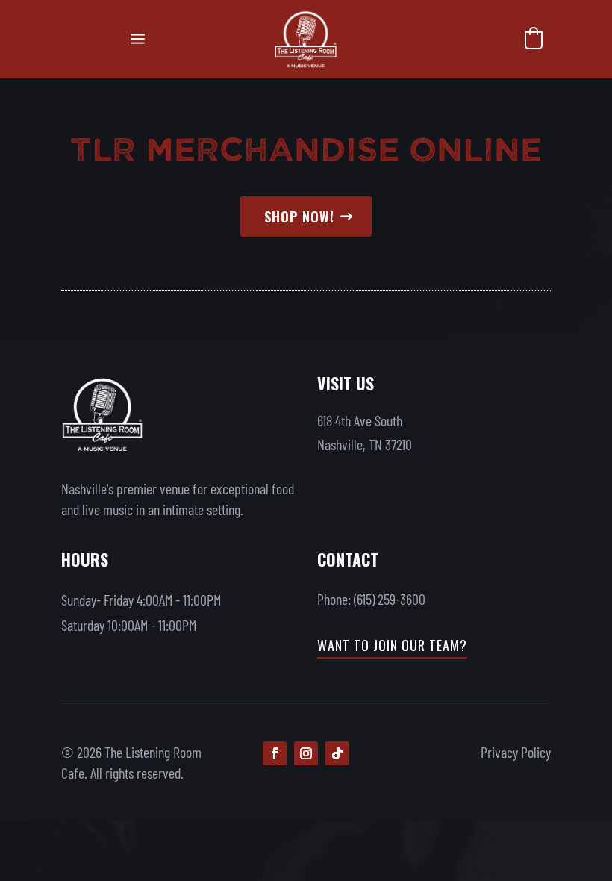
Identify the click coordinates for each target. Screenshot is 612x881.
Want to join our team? (392, 645)
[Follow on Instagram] (306, 753)
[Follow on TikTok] (337, 753)
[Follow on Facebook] (275, 753)
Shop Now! (299, 216)
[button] (533, 38)
